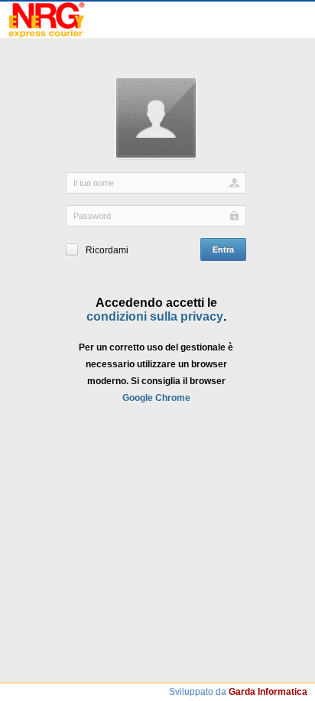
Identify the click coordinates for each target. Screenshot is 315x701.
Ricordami (107, 250)
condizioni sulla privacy (154, 316)
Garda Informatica (268, 691)
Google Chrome (156, 398)
